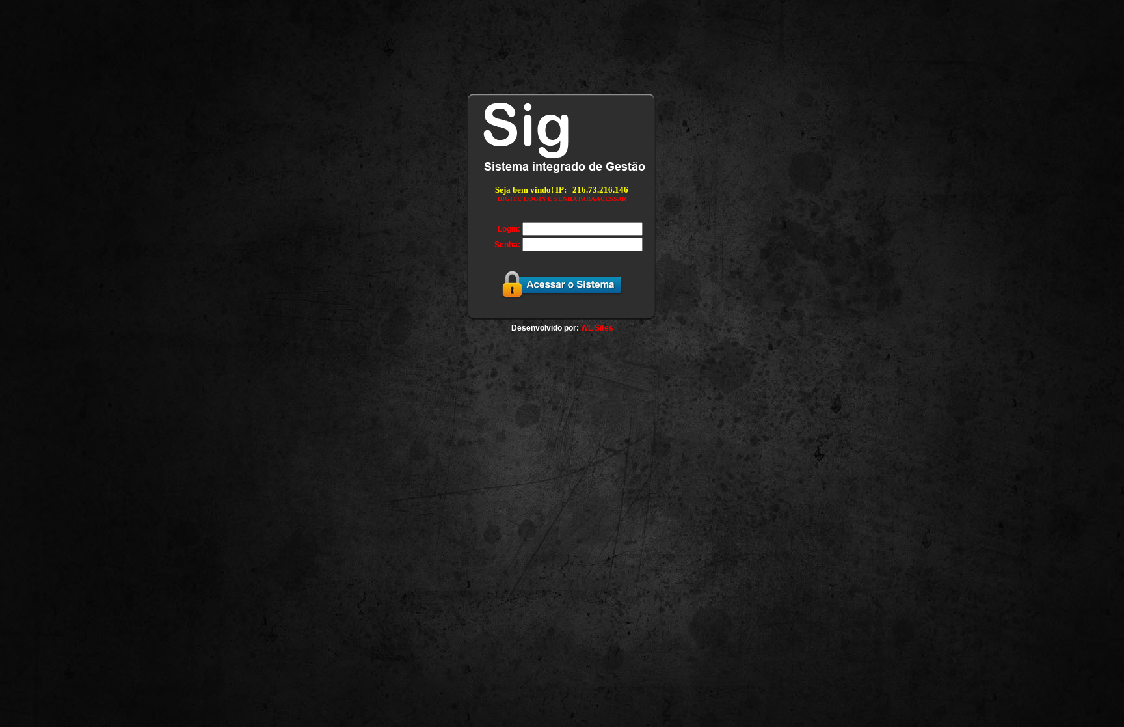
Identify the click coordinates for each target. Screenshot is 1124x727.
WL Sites (597, 328)
